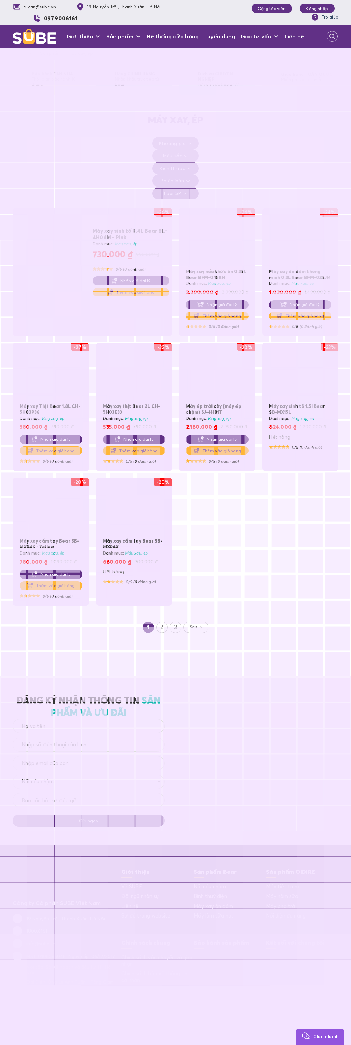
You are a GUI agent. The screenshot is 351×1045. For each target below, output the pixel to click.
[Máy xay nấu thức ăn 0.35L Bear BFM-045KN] (217, 238)
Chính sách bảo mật (145, 1000)
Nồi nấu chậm (210, 887)
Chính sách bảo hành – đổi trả (156, 990)
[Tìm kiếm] (332, 36)
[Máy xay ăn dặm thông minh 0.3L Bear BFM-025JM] (300, 238)
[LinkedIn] (285, 960)
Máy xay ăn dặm (213, 906)
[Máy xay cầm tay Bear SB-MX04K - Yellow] (51, 508)
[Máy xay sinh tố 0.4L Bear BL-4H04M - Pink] (50, 258)
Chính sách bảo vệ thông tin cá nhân (154, 977)
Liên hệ (294, 36)
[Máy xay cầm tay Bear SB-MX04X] (134, 508)
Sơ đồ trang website (145, 916)
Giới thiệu (79, 36)
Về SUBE (131, 887)
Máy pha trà (280, 906)
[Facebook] (271, 960)
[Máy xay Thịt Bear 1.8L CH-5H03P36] (51, 373)
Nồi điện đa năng (286, 916)
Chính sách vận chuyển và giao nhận (157, 961)
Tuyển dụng (219, 36)
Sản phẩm (119, 36)
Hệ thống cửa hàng (173, 36)
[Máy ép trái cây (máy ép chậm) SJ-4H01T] (217, 373)
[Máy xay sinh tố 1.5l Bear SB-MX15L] (300, 373)
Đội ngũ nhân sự (140, 896)
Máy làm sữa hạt (214, 916)
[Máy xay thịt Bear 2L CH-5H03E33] (134, 373)
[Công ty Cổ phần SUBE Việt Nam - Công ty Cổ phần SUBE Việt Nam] (34, 36)
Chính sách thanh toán (147, 1009)
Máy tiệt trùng (283, 887)
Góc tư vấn (256, 36)
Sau (193, 626)
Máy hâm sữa (282, 896)
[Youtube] (298, 960)
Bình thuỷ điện (210, 896)
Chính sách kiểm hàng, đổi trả (156, 1019)
